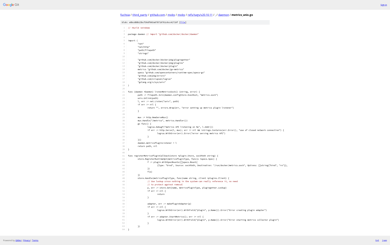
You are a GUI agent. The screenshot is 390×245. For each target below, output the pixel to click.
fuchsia (125, 15)
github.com (157, 15)
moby (171, 15)
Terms (35, 240)
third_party (139, 15)
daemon (223, 15)
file (182, 22)
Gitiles (18, 240)
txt (377, 240)
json (384, 240)
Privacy (26, 240)
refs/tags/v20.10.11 (200, 15)
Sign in (384, 4)
